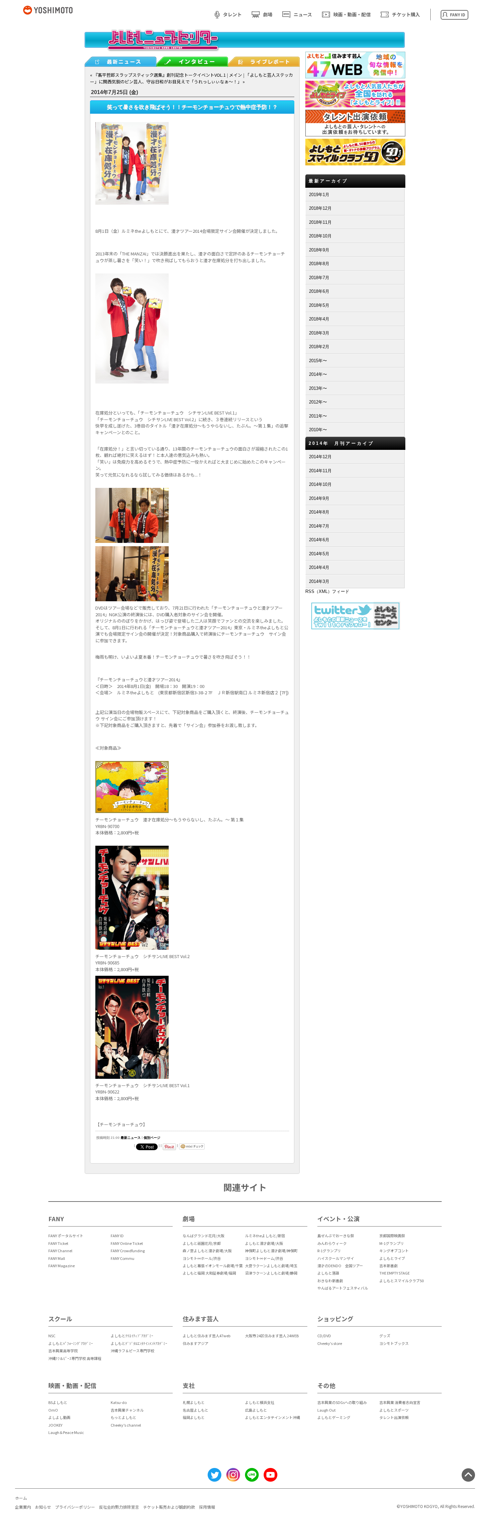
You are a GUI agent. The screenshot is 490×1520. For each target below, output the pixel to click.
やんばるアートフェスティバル (342, 1288)
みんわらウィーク (332, 1243)
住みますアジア (195, 1343)
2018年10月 (320, 235)
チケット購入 (406, 14)
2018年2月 (319, 346)
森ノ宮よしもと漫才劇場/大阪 (207, 1250)
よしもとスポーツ (394, 1410)
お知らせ (43, 1507)
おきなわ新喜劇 (330, 1280)
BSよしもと (57, 1402)
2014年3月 (319, 581)
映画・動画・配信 (352, 14)
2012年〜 (318, 402)
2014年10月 (320, 484)
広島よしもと (256, 1410)
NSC (51, 1335)
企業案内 (23, 1507)
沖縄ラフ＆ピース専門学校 (132, 1350)
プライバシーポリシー (75, 1507)
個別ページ (152, 1137)
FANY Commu (122, 1258)
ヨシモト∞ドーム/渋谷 (264, 1258)
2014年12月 (320, 456)
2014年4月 (319, 567)
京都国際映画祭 (392, 1235)
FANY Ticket (58, 1243)
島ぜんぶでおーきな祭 (335, 1235)
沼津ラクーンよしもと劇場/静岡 (271, 1273)
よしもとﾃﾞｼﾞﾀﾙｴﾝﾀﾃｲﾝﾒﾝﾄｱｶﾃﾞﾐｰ (139, 1343)
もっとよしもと (123, 1417)
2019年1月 (319, 194)
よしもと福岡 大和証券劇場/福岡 (209, 1273)
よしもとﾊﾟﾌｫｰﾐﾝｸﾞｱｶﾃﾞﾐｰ (70, 1343)
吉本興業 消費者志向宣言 (399, 1402)
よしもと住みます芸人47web (206, 1335)
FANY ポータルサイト (65, 1235)
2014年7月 (319, 526)
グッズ (384, 1335)
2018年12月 (320, 208)
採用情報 (207, 1507)
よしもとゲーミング (333, 1417)
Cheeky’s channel (126, 1425)
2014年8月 (319, 512)
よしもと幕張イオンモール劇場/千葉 (213, 1265)
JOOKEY (55, 1425)
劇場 (267, 14)
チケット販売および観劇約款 (169, 1507)
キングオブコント (394, 1250)
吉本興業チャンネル (127, 1410)
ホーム (21, 1498)
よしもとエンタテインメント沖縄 (272, 1417)
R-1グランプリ (329, 1250)
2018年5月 (319, 305)
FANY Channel (60, 1250)
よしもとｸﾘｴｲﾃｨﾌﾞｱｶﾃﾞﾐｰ (132, 1335)
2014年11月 (320, 470)
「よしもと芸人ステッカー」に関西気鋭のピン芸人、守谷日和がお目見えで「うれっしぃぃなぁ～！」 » (191, 78)
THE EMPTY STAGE (394, 1273)
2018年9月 (319, 249)
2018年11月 (320, 222)
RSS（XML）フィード (327, 591)
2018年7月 (319, 277)
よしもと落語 (328, 1273)
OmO (53, 1410)
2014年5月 (319, 553)
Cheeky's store (329, 1343)
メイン (235, 75)
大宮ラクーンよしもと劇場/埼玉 (271, 1265)
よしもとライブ (392, 1258)
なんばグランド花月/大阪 (203, 1235)
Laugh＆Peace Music (66, 1432)
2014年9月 (319, 498)
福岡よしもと (194, 1417)
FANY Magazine (61, 1265)
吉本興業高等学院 (63, 1350)
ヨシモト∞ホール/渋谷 (202, 1258)
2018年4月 (319, 318)
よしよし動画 (59, 1417)
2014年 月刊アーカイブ (341, 443)
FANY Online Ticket (127, 1243)
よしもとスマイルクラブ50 (401, 1280)
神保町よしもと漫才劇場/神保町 (271, 1250)
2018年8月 (319, 263)
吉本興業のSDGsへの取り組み (342, 1402)
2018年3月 (319, 332)
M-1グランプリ (391, 1243)
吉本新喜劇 (388, 1265)
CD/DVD (324, 1335)
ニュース (303, 14)
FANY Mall (56, 1258)
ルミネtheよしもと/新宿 (265, 1235)
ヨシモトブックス (394, 1343)
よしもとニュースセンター (245, 45)
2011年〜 (318, 416)
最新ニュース (131, 1137)
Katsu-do (119, 1402)
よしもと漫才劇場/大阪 (264, 1243)
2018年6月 (319, 291)
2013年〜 (318, 388)
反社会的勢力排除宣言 (119, 1507)
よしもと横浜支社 (259, 1402)
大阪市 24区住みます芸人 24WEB (272, 1335)
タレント (232, 14)
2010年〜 (318, 429)
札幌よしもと (194, 1402)
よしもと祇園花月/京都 (202, 1243)
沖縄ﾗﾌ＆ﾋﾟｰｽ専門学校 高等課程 (74, 1358)
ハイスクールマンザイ (335, 1258)
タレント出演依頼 (394, 1417)
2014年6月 (319, 539)
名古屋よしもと (195, 1410)
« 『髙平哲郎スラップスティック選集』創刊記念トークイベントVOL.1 (158, 75)
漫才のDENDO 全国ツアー (340, 1265)
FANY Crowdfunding (128, 1250)
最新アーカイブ (328, 180)
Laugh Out (326, 1410)
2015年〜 (318, 360)
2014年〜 (318, 374)
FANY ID (117, 1235)
